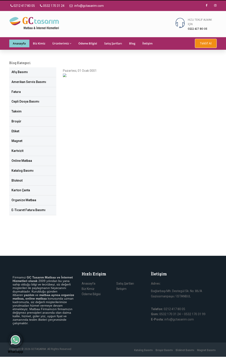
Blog (132, 43)
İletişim (147, 43)
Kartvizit (17, 151)
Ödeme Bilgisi (87, 43)
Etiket (15, 131)
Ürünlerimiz (60, 43)
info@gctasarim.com (89, 5)
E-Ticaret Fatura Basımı (28, 210)
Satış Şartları (113, 43)
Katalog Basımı (22, 170)
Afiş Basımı (19, 72)
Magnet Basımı (206, 350)
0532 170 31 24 (53, 5)
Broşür (16, 121)
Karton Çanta (20, 190)
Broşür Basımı (164, 350)
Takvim (16, 111)
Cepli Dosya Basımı (25, 101)
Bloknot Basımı (185, 350)
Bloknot (17, 180)
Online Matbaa (21, 160)
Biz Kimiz (39, 43)
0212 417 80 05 (24, 5)
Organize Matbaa (23, 200)
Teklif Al (206, 43)
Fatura (16, 92)
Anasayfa (19, 43)
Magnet (16, 141)
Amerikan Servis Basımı (28, 82)
